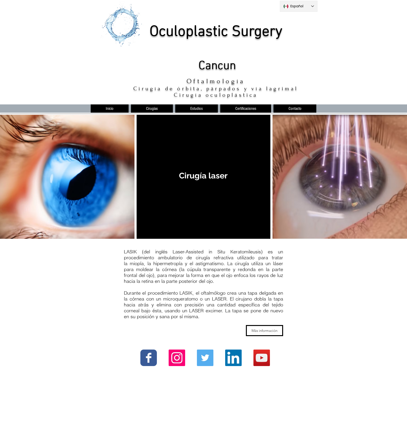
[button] (152, 108)
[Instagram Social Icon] (177, 358)
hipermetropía (168, 263)
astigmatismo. (210, 263)
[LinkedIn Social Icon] (233, 358)
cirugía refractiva (214, 257)
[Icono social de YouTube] (261, 358)
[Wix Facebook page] (148, 358)
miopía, (137, 263)
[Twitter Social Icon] (205, 358)
